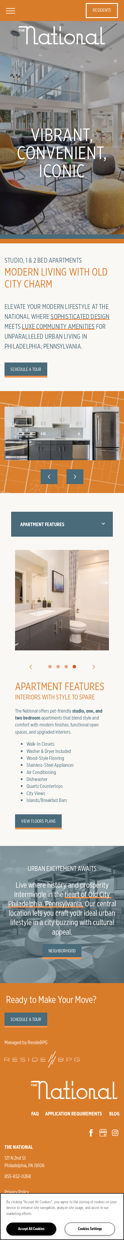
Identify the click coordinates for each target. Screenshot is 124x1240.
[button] (102, 10)
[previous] (49, 476)
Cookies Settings (90, 1228)
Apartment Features (42, 524)
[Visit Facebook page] (90, 1132)
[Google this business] (102, 1132)
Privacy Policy (17, 1191)
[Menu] (10, 10)
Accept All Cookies (31, 1228)
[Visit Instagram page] (114, 1132)
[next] (75, 476)
